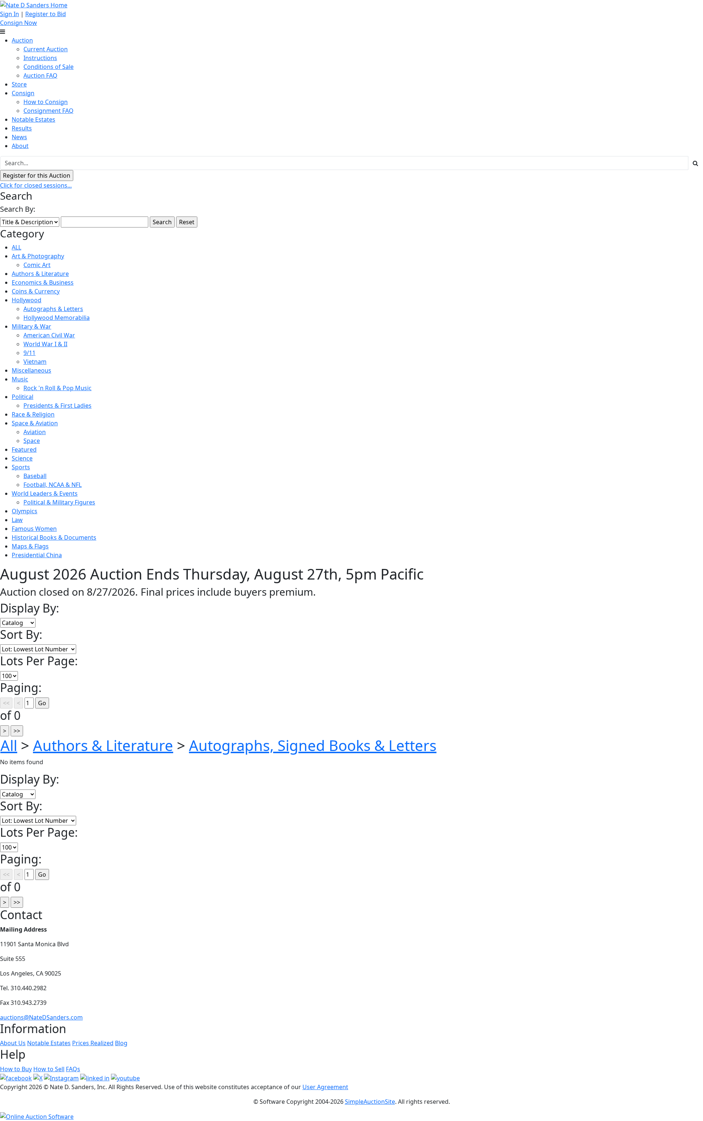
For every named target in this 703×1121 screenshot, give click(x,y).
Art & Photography (38, 256)
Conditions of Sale (48, 67)
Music (20, 379)
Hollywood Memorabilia (56, 318)
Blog (121, 1043)
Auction (22, 40)
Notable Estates (33, 119)
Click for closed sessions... (36, 185)
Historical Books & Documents (54, 537)
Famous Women (34, 529)
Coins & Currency (36, 291)
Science (22, 458)
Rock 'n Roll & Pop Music (57, 388)
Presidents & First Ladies (57, 406)
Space (31, 441)
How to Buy (16, 1069)
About (20, 146)
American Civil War (49, 335)
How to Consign (45, 102)
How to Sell (48, 1069)
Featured (24, 449)
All (8, 745)
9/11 (29, 353)
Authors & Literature (40, 274)
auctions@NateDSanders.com (41, 1017)
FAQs (73, 1069)
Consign (23, 93)
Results (22, 128)
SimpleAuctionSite (370, 1102)
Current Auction (45, 49)
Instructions (40, 58)
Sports (21, 467)
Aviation (34, 432)
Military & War (31, 326)
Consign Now (18, 23)
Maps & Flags (30, 546)
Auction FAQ (40, 75)
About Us (13, 1043)
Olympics (24, 511)
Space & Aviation (35, 423)
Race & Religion (33, 414)
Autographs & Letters (53, 309)
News (19, 137)
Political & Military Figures (59, 502)
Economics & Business (43, 282)
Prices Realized (93, 1043)
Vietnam (35, 362)
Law (17, 520)
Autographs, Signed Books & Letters (312, 745)
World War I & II (45, 344)
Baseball (35, 476)
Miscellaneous (31, 370)
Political (22, 397)
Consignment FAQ (48, 111)
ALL (16, 247)
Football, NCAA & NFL (52, 485)
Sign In (9, 14)
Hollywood (26, 300)
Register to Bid (45, 14)
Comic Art (37, 265)
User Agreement (325, 1087)
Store (19, 84)
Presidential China (37, 555)
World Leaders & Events (45, 493)
